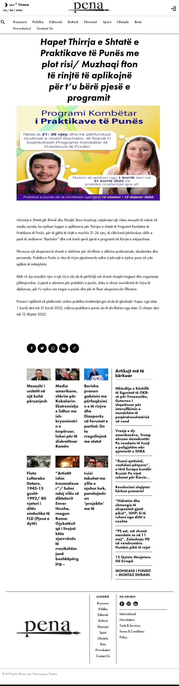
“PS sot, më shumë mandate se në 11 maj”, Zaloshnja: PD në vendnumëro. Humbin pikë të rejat (132, 539)
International (128, 614)
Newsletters (127, 620)
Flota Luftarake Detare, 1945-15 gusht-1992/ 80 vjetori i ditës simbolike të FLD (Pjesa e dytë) (38, 498)
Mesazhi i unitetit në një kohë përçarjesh (37, 393)
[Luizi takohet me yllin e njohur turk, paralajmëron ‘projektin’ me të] (96, 462)
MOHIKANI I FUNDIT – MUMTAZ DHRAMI (133, 572)
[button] (3, 22)
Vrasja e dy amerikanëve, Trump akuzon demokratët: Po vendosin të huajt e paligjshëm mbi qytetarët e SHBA (133, 441)
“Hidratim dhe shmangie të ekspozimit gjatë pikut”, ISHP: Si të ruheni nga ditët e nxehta (130, 511)
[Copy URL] (74, 348)
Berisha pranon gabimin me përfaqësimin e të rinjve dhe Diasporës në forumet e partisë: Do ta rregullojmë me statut (96, 413)
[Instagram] (129, 604)
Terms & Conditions (132, 631)
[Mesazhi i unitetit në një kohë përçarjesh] (39, 374)
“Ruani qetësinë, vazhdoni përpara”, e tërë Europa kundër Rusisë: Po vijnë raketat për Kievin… (133, 469)
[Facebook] (31, 348)
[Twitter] (42, 348)
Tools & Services (130, 625)
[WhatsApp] (53, 348)
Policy (123, 637)
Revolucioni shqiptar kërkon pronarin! (132, 489)
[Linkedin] (63, 348)
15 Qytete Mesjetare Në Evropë (133, 559)
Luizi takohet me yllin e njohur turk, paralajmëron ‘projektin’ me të (95, 490)
